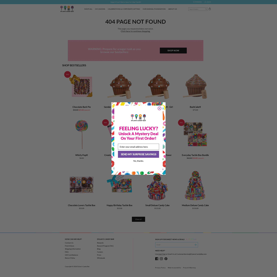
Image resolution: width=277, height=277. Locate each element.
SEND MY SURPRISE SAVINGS (138, 154)
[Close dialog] (159, 108)
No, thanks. (138, 160)
